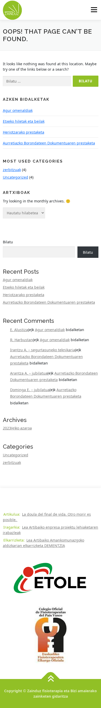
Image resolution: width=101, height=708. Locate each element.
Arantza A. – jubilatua (28, 373)
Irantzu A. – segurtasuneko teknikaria (42, 349)
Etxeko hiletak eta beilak (24, 121)
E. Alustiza (19, 329)
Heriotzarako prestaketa (23, 132)
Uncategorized (15, 177)
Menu (93, 9)
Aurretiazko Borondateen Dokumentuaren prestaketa (49, 143)
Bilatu (8, 241)
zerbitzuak (12, 169)
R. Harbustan (21, 339)
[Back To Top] (50, 679)
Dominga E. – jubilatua (29, 389)
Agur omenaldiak (18, 110)
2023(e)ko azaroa (17, 428)
